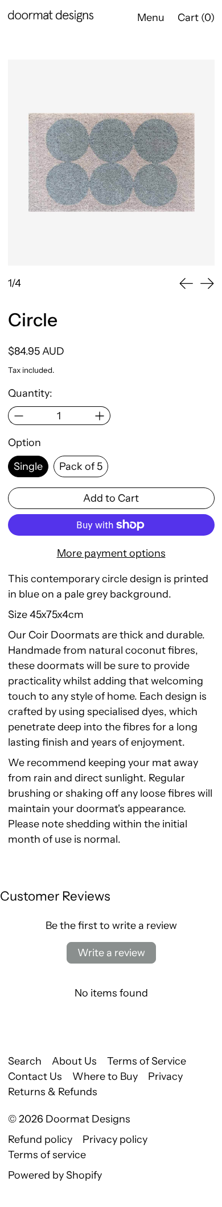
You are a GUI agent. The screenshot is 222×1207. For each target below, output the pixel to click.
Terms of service (47, 1155)
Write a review (111, 953)
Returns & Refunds (52, 1092)
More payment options (111, 553)
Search (25, 1061)
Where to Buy (105, 1076)
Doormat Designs (88, 1119)
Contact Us (35, 1076)
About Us (74, 1061)
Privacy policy (115, 1139)
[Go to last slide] (186, 283)
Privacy (165, 1076)
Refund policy (40, 1139)
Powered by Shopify (55, 1175)
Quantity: (30, 393)
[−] (18, 415)
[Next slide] (207, 283)
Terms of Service (146, 1061)
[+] (99, 415)
